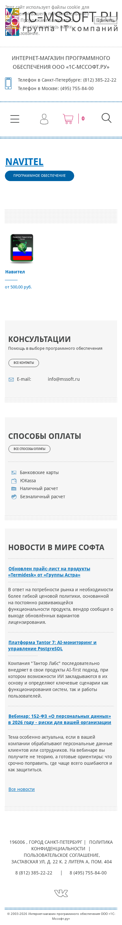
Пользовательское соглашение (61, 855)
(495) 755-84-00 (77, 88)
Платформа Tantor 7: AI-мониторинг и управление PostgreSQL (52, 645)
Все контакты (24, 362)
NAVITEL (24, 161)
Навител (15, 271)
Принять (105, 20)
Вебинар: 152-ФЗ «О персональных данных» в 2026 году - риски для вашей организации (59, 719)
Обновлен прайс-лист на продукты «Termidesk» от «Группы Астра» (49, 572)
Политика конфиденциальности (72, 845)
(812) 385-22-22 (99, 80)
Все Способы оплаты (29, 449)
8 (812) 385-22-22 (33, 872)
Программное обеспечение (39, 176)
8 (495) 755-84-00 (88, 872)
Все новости (21, 789)
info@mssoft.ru (64, 379)
